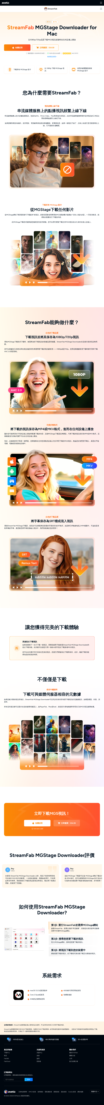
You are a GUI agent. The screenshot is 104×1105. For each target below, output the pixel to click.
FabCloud (7, 1061)
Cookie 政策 (72, 1092)
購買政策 (56, 1092)
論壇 (38, 1058)
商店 (5, 1055)
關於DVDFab (73, 1053)
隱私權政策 (48, 1092)
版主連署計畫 (73, 1061)
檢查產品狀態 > (52, 57)
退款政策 (64, 1092)
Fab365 (6, 1058)
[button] (17, 47)
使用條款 (40, 1092)
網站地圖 (80, 1092)
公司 (70, 1058)
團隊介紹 (72, 1055)
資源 (38, 1055)
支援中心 (39, 1053)
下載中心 (7, 1053)
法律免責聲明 (22, 1092)
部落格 (39, 1061)
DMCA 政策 (32, 1092)
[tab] (49, 22)
